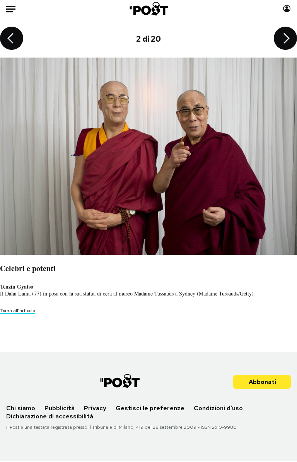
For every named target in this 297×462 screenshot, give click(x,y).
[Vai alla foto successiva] (285, 39)
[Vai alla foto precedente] (11, 39)
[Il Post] (148, 8)
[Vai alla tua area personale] (287, 9)
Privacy (95, 408)
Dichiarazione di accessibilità (49, 416)
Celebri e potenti (28, 268)
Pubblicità (59, 408)
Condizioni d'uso (218, 408)
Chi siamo (20, 408)
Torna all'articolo (17, 310)
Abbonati (262, 382)
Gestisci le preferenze (150, 408)
